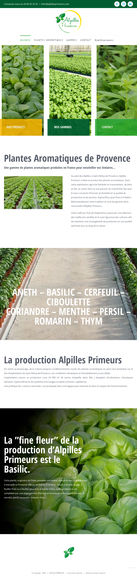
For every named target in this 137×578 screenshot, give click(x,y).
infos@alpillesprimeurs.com (55, 4)
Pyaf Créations (100, 573)
